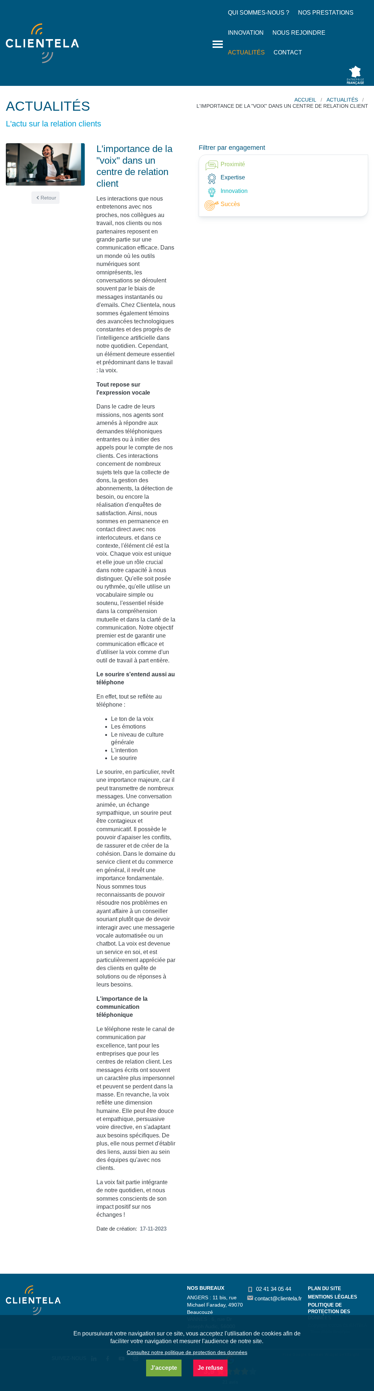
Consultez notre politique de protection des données (187, 1352)
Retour (48, 198)
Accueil (305, 100)
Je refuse (210, 1368)
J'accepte (163, 1368)
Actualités (342, 100)
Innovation (233, 191)
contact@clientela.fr (277, 1298)
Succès (229, 204)
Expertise (232, 177)
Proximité (232, 164)
